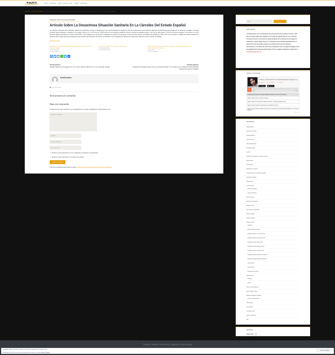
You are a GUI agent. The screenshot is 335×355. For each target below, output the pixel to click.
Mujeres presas (250, 205)
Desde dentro (249, 160)
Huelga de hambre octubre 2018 (255, 250)
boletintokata (71, 20)
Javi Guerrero (250, 263)
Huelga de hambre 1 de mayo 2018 (256, 233)
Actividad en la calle (251, 131)
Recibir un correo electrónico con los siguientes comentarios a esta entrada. (75, 153)
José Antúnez (250, 267)
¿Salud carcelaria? (252, 193)
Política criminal (250, 213)
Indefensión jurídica (251, 177)
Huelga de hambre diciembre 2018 (256, 237)
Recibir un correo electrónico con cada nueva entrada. (68, 157)
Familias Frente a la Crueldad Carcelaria (256, 173)
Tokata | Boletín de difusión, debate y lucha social (167, 344)
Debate (76, 3)
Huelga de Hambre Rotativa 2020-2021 (257, 258)
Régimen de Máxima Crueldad (253, 295)
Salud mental (249, 302)
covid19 (248, 152)
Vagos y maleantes (251, 315)
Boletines (53, 3)
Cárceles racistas (250, 148)
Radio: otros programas (252, 287)
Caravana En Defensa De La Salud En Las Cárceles (112, 46)
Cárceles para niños (251, 143)
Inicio (46, 3)
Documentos (249, 164)
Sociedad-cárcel (250, 311)
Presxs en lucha (250, 222)
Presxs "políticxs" (250, 218)
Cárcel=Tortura (250, 139)
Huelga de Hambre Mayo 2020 (255, 242)
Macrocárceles (250, 197)
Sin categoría (37, 11)
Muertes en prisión (252, 188)
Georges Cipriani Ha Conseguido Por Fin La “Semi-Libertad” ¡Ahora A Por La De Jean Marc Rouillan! (80, 67)
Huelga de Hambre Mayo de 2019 (255, 246)
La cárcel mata (250, 185)
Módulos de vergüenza (252, 201)
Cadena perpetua (250, 135)
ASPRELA (249, 225)
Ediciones (84, 3)
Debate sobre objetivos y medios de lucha (257, 156)
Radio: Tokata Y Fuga (65, 3)
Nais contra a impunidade (252, 209)
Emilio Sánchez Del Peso (253, 229)
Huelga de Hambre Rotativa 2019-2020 (257, 254)
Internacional (249, 181)
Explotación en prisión (252, 168)
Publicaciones (249, 275)
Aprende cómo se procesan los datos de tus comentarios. (94, 167)
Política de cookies (45, 352)
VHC (247, 319)
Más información (55, 41)
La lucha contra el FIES (253, 298)
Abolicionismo (250, 126)
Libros (249, 282)
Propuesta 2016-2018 (252, 271)
